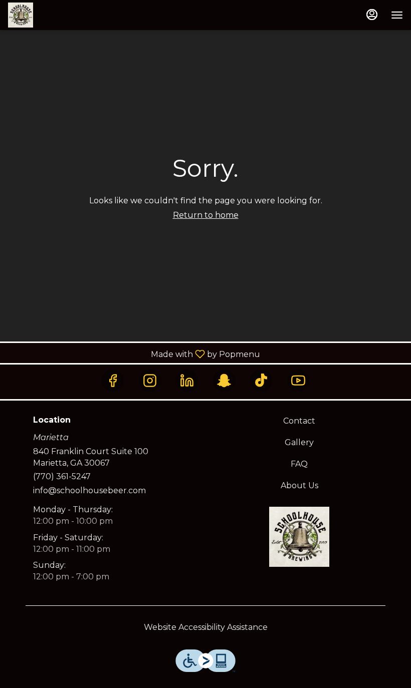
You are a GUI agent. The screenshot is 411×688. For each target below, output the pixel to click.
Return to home (206, 215)
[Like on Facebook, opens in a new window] (113, 381)
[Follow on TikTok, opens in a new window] (261, 381)
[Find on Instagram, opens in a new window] (150, 381)
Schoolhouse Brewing (299, 537)
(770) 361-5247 (62, 476)
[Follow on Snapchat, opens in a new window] (224, 381)
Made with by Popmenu (134, 354)
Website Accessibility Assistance (206, 627)
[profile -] (372, 15)
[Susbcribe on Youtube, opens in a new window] (298, 381)
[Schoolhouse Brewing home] (53, 15)
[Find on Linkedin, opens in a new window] (187, 381)
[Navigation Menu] (397, 15)
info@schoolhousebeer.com (89, 490)
